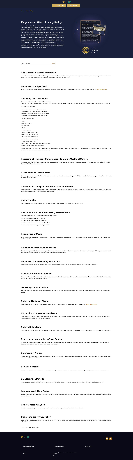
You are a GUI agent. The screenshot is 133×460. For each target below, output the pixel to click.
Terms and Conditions (28, 446)
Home (22, 10)
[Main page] (66, 2)
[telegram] (107, 438)
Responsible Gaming (59, 446)
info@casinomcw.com (102, 89)
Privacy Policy (88, 446)
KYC (24, 453)
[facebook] (110, 438)
